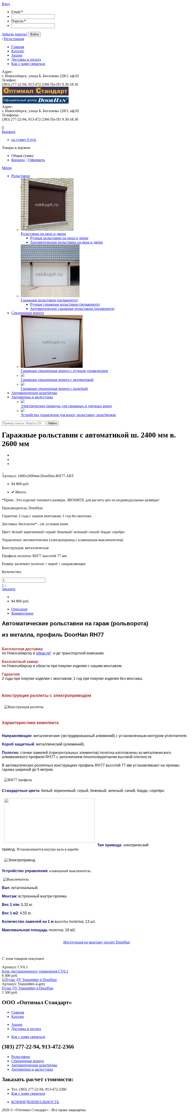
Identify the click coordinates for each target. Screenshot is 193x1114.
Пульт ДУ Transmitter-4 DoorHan (27, 988)
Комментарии (22, 613)
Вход (6, 4)
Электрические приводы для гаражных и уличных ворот (66, 406)
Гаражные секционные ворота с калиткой (54, 389)
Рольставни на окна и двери (43, 234)
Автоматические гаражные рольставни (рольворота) (72, 309)
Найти (52, 423)
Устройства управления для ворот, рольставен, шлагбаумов (68, 415)
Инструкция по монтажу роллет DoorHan (96, 942)
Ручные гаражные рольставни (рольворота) (65, 304)
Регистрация (14, 39)
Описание (19, 609)
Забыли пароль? (15, 34)
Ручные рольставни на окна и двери (59, 238)
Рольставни (20, 176)
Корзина (18, 160)
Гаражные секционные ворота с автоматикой (57, 380)
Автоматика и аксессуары (32, 397)
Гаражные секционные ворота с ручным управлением (64, 371)
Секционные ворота (27, 313)
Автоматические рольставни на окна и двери (66, 242)
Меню (7, 168)
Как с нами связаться (28, 1093)
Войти (34, 34)
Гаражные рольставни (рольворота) (49, 300)
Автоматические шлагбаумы (34, 393)
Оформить (36, 160)
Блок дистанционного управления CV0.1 (35, 971)
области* (43, 653)
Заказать (8, 589)
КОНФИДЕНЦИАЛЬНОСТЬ (35, 1102)
